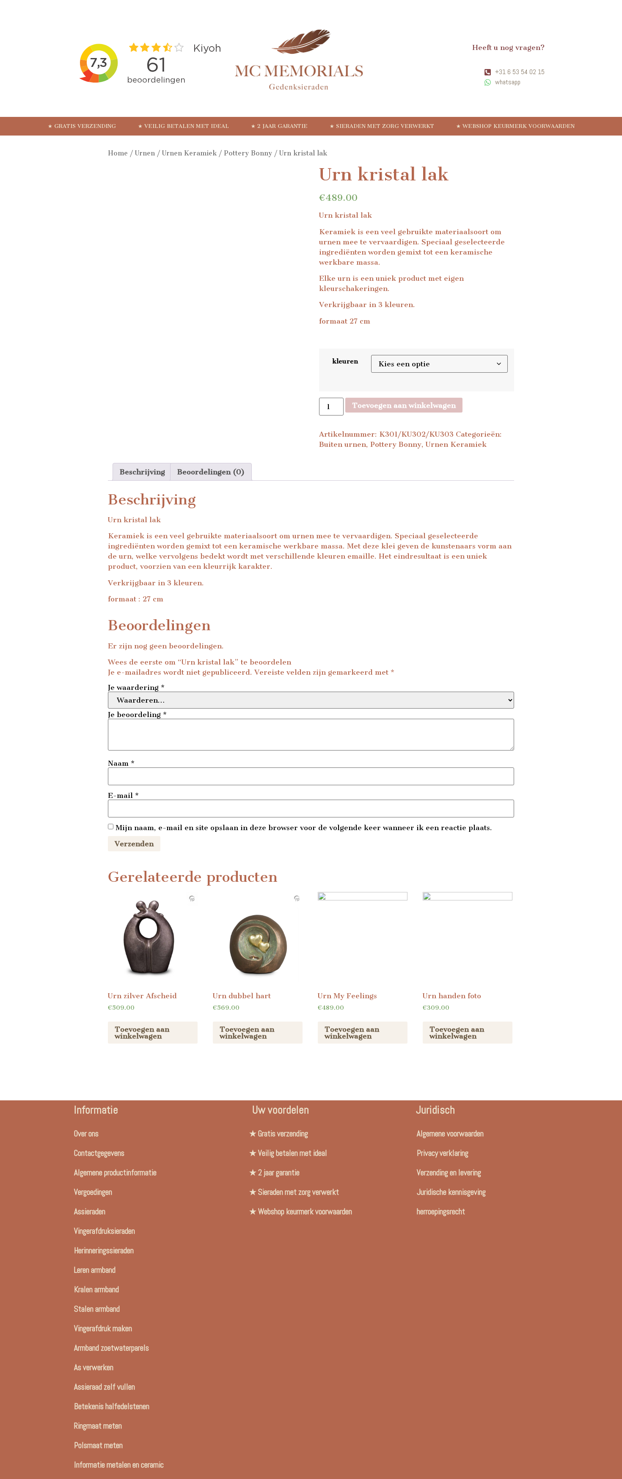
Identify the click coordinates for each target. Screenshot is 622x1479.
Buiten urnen (342, 444)
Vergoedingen (93, 1192)
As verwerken (93, 1367)
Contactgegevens (99, 1153)
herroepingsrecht (441, 1211)
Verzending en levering (449, 1172)
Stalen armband (97, 1309)
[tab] (142, 472)
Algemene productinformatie (115, 1172)
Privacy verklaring (442, 1153)
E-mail (123, 795)
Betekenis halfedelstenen (111, 1406)
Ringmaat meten (98, 1426)
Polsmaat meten (98, 1445)
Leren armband (95, 1270)
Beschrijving (142, 472)
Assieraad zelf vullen (104, 1387)
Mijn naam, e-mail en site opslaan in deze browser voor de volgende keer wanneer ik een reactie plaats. (304, 827)
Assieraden (89, 1211)
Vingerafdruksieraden (104, 1231)
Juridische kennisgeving (451, 1192)
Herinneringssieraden (104, 1250)
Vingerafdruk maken (103, 1328)
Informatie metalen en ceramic (119, 1465)
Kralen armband (96, 1289)
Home (118, 153)
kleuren (345, 361)
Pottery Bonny (248, 153)
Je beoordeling (137, 714)
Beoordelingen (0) (211, 472)
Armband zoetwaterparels (111, 1348)
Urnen (145, 153)
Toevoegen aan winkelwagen (404, 405)
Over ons (86, 1133)
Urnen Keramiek (189, 153)
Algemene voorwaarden (450, 1133)
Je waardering (136, 687)
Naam (121, 763)
